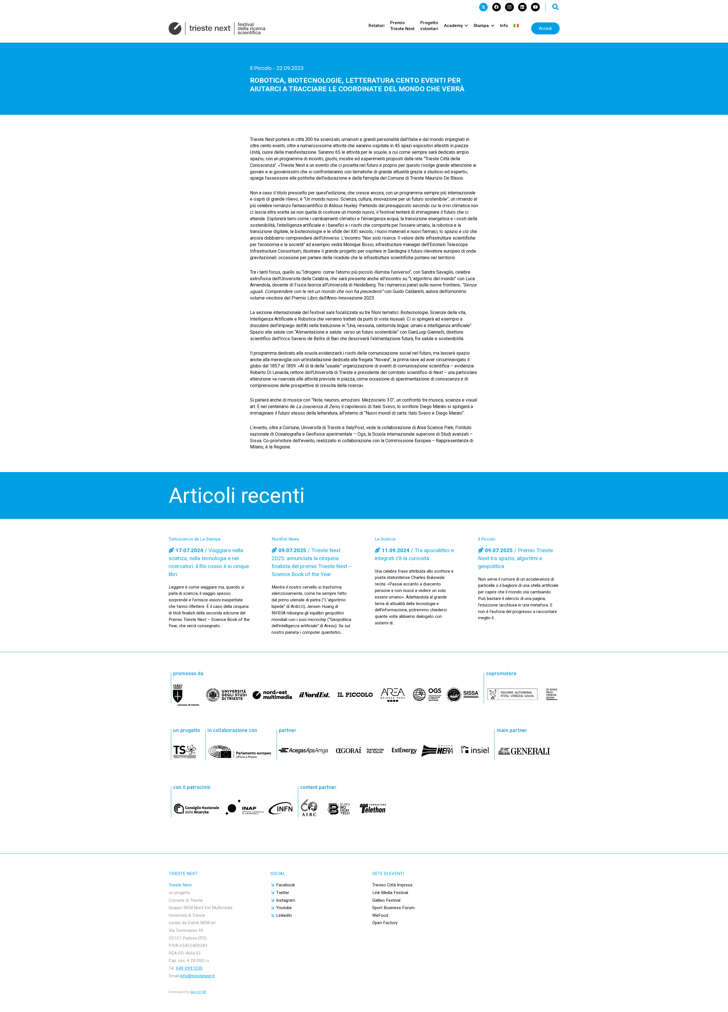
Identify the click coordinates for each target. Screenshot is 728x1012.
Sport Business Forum (393, 907)
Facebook (285, 885)
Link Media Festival (390, 892)
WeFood (380, 915)
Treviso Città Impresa (392, 885)
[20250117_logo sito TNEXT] (217, 28)
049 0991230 (189, 968)
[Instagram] (509, 7)
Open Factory (385, 922)
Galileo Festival (386, 900)
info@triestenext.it (197, 975)
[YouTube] (535, 7)
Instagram (285, 900)
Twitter (282, 892)
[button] (556, 7)
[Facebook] (496, 7)
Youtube (284, 907)
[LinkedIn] (522, 7)
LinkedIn (284, 915)
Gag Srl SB (198, 992)
